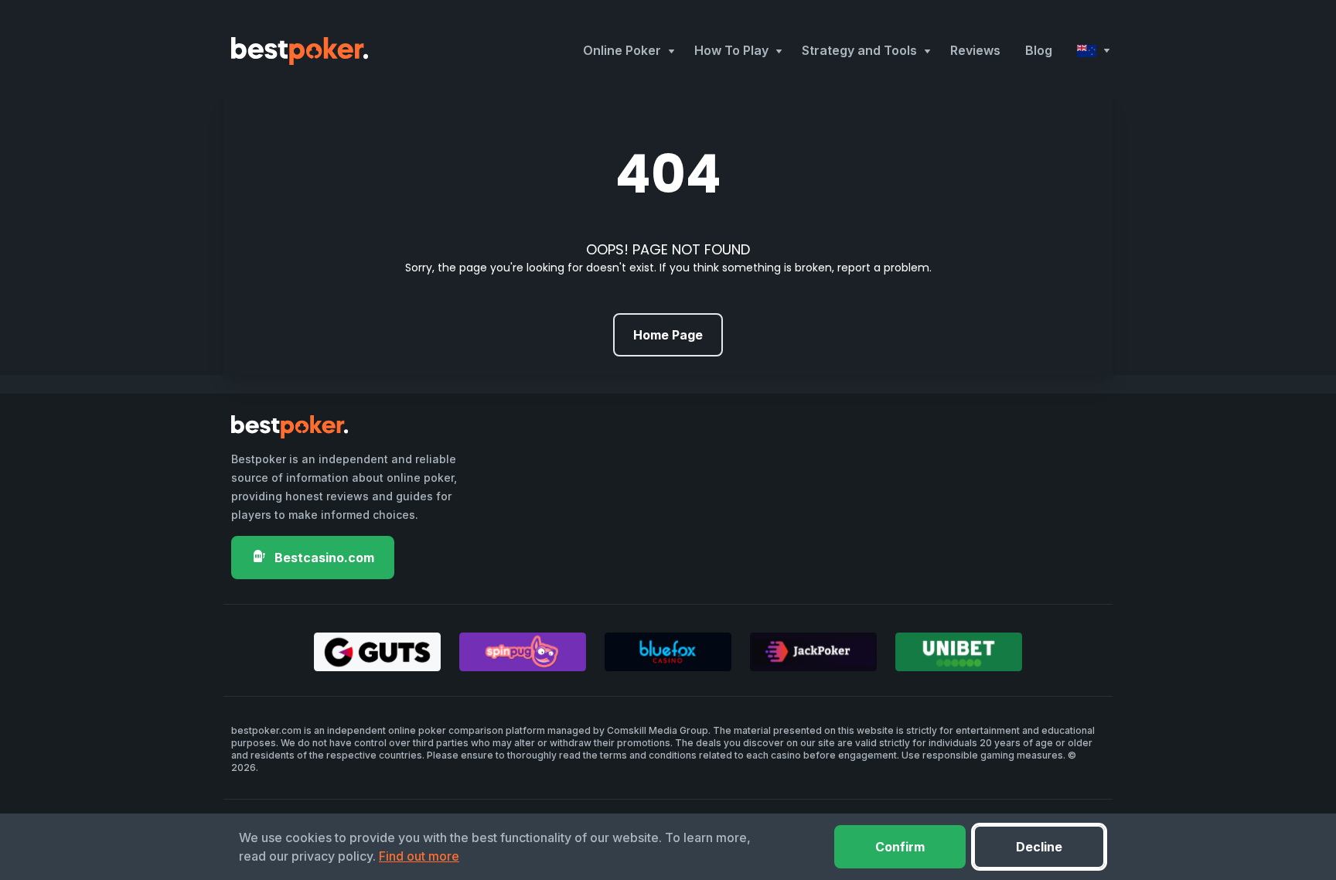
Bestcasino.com (322, 557)
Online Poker (622, 50)
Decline (1039, 846)
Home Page (668, 335)
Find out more (419, 856)
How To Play (731, 50)
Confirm (900, 846)
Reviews (975, 50)
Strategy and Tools (859, 50)
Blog (1038, 50)
